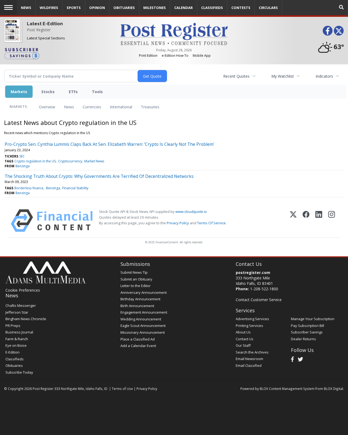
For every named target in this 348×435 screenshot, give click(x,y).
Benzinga (22, 166)
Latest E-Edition (45, 23)
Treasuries (150, 106)
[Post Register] (12, 34)
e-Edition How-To (175, 55)
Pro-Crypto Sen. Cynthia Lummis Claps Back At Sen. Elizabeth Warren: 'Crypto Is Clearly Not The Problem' (109, 144)
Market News (94, 161)
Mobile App (202, 55)
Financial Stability (75, 188)
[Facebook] (306, 220)
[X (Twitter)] (293, 220)
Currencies (92, 106)
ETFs (73, 91)
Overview (47, 106)
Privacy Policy (178, 222)
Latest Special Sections (46, 38)
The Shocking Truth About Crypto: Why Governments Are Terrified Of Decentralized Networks (99, 176)
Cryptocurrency (70, 161)
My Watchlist (282, 76)
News (69, 106)
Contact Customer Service (259, 299)
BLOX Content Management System (287, 388)
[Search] (341, 7)
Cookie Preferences (22, 290)
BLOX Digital (333, 388)
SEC (22, 156)
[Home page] (174, 33)
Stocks (48, 91)
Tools (97, 91)
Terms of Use (122, 388)
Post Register (39, 29)
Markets (19, 91)
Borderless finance (29, 188)
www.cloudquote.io (191, 211)
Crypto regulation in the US (35, 161)
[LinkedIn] (318, 220)
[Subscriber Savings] (58, 53)
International (121, 106)
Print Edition (148, 55)
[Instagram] (331, 220)
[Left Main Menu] (8, 7)
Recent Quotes (236, 76)
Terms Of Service (211, 222)
